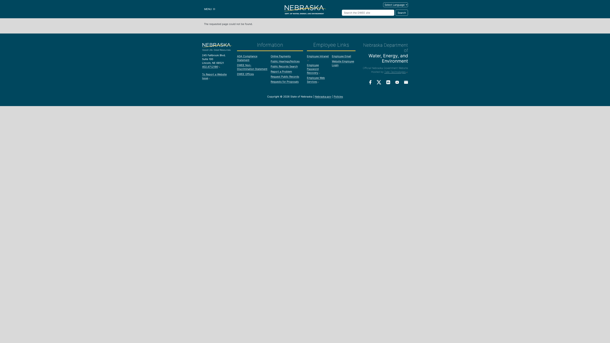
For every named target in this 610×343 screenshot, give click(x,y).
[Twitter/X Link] (379, 82)
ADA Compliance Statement (247, 58)
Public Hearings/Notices (285, 61)
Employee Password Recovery (313, 69)
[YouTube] (397, 82)
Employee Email (341, 56)
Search (402, 12)
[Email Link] (406, 82)
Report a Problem (281, 71)
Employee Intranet (318, 56)
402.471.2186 (210, 66)
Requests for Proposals (285, 81)
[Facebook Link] (370, 82)
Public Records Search (284, 66)
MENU (208, 9)
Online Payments (281, 56)
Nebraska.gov (323, 96)
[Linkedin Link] (388, 82)
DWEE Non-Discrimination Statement (252, 67)
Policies (338, 96)
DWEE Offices (245, 74)
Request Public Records (285, 76)
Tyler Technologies (395, 71)
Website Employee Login (343, 63)
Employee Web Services (316, 79)
